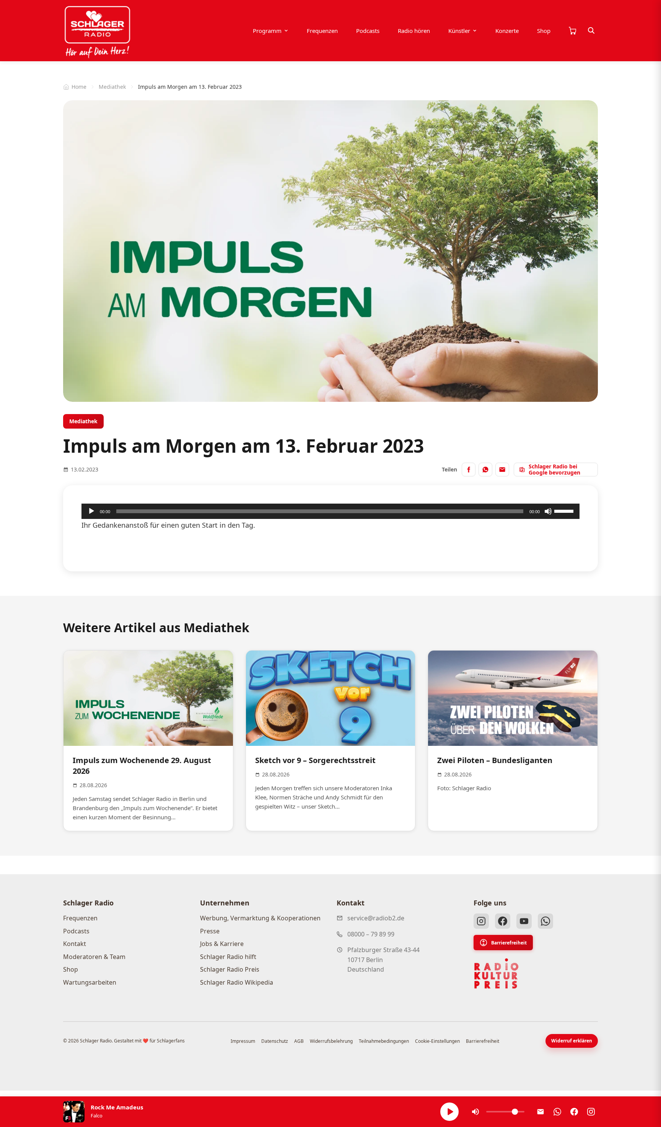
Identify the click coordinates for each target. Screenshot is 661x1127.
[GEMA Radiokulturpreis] (496, 973)
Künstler (459, 30)
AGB (299, 1041)
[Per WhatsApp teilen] (485, 469)
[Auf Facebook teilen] (468, 469)
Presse (210, 931)
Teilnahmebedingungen (384, 1041)
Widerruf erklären (571, 1040)
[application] (330, 511)
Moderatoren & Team (94, 956)
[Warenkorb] (572, 30)
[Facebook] (502, 921)
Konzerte (507, 30)
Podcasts (367, 30)
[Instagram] (481, 921)
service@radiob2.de (375, 918)
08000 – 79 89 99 (370, 934)
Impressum (243, 1041)
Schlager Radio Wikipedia (236, 982)
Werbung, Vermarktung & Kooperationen (260, 918)
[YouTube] (524, 921)
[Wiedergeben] (91, 511)
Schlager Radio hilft (228, 956)
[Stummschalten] (548, 511)
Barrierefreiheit (509, 942)
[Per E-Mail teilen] (502, 469)
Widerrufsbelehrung (331, 1041)
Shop (543, 30)
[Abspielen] (449, 1112)
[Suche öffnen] (591, 30)
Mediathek (112, 86)
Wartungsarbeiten (89, 982)
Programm (267, 30)
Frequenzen (322, 30)
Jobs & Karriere (222, 943)
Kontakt (74, 943)
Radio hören (414, 30)
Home (79, 86)
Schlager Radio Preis (229, 969)
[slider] (565, 510)
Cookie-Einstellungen (437, 1041)
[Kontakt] (540, 1112)
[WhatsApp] (545, 921)
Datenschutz (274, 1041)
